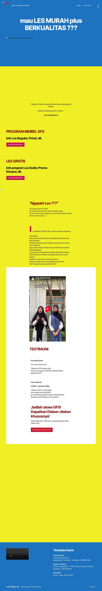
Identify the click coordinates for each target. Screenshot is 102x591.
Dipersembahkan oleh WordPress (31, 587)
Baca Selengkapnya (15, 144)
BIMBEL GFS (15, 587)
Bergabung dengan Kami (42, 429)
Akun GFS (87, 5)
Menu (78, 5)
